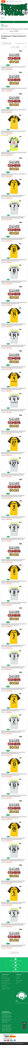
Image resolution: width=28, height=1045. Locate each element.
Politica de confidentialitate (5, 986)
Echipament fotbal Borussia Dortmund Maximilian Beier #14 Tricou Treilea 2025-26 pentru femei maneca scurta (13, 367)
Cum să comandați (5, 980)
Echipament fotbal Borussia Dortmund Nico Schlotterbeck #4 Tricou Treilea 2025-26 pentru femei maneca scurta (13, 432)
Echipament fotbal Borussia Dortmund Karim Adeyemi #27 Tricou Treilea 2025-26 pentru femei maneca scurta (13, 496)
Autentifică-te (17, 1)
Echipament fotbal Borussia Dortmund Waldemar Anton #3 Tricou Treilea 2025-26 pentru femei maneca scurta (13, 689)
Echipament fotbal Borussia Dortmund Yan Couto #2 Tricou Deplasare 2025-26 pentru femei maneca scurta (13, 732)
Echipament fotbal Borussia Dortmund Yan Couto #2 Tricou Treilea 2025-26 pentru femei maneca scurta (13, 753)
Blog (17, 983)
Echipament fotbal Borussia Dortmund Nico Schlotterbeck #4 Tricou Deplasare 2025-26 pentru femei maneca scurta (13, 410)
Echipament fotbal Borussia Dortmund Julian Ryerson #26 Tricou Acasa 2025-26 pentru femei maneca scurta (13, 839)
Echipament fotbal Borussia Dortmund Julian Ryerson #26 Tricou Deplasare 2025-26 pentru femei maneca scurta (13, 860)
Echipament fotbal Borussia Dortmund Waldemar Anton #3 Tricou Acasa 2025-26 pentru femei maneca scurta (13, 646)
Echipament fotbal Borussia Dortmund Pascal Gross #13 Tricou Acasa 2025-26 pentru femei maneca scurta (14, 774)
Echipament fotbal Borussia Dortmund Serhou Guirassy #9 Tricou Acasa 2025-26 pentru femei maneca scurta (13, 517)
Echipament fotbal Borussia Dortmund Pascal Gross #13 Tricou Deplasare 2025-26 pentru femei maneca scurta (14, 796)
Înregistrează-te (11, 1)
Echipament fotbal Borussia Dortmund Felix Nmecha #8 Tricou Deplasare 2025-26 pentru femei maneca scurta (13, 603)
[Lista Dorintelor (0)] (20, 1)
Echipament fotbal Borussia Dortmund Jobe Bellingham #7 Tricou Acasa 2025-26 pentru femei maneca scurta (13, 196)
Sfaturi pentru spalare (6, 983)
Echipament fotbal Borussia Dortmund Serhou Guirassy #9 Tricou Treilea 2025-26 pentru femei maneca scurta (13, 560)
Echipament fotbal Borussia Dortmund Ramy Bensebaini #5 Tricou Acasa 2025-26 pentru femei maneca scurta (13, 903)
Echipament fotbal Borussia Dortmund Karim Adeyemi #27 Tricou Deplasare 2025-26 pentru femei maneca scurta (13, 474)
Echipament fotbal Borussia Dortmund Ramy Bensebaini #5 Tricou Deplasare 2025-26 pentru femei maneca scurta (13, 924)
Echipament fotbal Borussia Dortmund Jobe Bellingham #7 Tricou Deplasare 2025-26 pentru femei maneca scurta (13, 217)
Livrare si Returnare (6, 978)
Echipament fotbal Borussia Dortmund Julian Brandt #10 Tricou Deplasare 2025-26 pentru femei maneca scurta (14, 282)
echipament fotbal (8, 1019)
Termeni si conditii (6, 988)
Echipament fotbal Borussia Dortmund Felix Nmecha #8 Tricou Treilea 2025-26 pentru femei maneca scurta (13, 624)
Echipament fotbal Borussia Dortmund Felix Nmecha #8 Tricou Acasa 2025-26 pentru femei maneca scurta (13, 582)
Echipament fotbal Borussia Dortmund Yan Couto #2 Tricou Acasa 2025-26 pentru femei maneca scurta (13, 710)
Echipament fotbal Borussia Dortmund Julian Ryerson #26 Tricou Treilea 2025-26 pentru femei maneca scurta (13, 882)
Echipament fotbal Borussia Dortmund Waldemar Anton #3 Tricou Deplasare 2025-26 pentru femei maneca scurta (13, 667)
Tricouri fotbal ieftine (19, 1043)
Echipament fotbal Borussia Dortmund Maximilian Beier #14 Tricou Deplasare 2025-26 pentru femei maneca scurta (13, 346)
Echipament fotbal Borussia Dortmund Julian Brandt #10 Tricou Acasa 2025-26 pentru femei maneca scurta (14, 260)
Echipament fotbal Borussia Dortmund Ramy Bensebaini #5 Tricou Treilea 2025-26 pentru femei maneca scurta (13, 946)
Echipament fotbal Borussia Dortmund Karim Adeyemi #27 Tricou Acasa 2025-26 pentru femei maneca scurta (13, 453)
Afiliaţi (17, 978)
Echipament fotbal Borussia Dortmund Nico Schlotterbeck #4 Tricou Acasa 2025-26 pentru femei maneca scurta (13, 389)
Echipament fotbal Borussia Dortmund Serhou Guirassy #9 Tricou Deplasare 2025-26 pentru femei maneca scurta (13, 539)
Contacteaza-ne (5, 976)
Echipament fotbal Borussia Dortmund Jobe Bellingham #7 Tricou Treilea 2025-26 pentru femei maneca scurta (13, 239)
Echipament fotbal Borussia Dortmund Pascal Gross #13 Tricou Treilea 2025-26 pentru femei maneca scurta (14, 817)
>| (17, 952)
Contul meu (18, 976)
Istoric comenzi (19, 980)
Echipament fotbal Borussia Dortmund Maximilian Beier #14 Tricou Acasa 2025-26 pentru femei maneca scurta (13, 325)
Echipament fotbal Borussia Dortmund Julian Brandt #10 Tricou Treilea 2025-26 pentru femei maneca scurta (14, 303)
